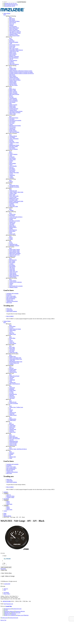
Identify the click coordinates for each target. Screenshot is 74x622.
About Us (8, 494)
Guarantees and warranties (12, 293)
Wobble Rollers (12, 276)
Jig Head (11, 391)
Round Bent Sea (13, 394)
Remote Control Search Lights (16, 201)
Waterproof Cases (13, 244)
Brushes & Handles (13, 42)
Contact (5, 510)
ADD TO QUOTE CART (6, 567)
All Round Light (13, 190)
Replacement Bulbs (13, 202)
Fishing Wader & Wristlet (15, 329)
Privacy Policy (6, 593)
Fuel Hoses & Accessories (15, 120)
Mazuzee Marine (7, 516)
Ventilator (11, 177)
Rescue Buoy (12, 231)
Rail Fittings (12, 168)
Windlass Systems (13, 287)
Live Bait (11, 393)
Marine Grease (12, 52)
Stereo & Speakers (13, 149)
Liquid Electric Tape (14, 51)
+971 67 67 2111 (7, 601)
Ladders (11, 143)
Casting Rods (12, 425)
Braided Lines (12, 356)
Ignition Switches (13, 104)
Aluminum (11, 452)
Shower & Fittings (13, 29)
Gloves (11, 331)
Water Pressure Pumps (14, 35)
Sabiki (10, 411)
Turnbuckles (12, 175)
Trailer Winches (12, 274)
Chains (10, 284)
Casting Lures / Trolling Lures (16, 407)
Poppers (11, 409)
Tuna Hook (11, 398)
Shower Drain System (14, 30)
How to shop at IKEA (11, 297)
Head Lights (12, 348)
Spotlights (11, 203)
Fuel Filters (11, 119)
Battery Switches (13, 91)
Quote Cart (11, 6)
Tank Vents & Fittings (14, 132)
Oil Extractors (12, 127)
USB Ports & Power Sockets (15, 111)
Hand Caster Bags (13, 437)
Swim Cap (11, 342)
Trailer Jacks (12, 270)
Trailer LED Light (13, 271)
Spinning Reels (12, 419)
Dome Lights (12, 194)
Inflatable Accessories (14, 186)
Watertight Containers (14, 245)
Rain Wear (11, 333)
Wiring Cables (12, 113)
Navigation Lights (13, 200)
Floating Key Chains (14, 142)
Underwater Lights (13, 206)
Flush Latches (12, 159)
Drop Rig (11, 368)
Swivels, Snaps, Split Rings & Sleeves (18, 449)
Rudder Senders (13, 130)
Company (5, 492)
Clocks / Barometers (13, 138)
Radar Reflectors (13, 230)
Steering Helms (12, 82)
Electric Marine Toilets (14, 250)
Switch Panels (12, 107)
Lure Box (11, 439)
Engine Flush (12, 46)
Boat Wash (11, 40)
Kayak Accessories (13, 403)
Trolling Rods (12, 432)
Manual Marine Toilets (14, 252)
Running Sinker (12, 369)
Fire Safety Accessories (14, 220)
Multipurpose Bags (13, 441)
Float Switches (12, 22)
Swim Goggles (12, 343)
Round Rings (12, 170)
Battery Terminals (13, 93)
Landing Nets (12, 382)
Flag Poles (11, 141)
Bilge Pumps (12, 20)
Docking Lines (12, 218)
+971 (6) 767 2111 (12, 3)
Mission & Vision (10, 496)
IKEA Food (9, 302)
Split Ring (11, 395)
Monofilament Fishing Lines (15, 361)
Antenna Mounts (13, 136)
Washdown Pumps (13, 34)
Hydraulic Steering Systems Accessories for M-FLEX (21, 73)
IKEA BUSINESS (10, 298)
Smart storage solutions (11, 311)
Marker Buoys (12, 226)
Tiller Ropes (12, 267)
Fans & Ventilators (13, 100)
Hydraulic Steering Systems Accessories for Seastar (21, 72)
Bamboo (11, 454)
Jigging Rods (12, 426)
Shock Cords (12, 233)
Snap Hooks (12, 171)
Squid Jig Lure (12, 412)
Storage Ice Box (13, 445)
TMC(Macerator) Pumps (15, 33)
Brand (4, 514)
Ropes (10, 232)
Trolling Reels (12, 420)
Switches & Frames (13, 108)
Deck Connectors (13, 99)
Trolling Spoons (13, 415)
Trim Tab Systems (13, 85)
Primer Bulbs (12, 129)
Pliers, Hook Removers (14, 383)
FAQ (4, 590)
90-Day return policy (11, 296)
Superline (11, 364)
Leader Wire (12, 360)
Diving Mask (12, 338)
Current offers (9, 310)
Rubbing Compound (14, 56)
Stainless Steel (12, 456)
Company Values (10, 497)
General (11, 378)
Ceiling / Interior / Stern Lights (16, 192)
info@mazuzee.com (13, 4)
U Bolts (11, 176)
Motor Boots (12, 74)
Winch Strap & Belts (14, 275)
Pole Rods (11, 428)
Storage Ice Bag (13, 443)
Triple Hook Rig (13, 372)
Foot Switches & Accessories (16, 286)
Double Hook (12, 390)
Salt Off (11, 59)
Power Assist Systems (14, 78)
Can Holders (12, 137)
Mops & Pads (12, 55)
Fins (10, 339)
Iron (10, 455)
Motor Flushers (12, 76)
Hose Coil (11, 23)
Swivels (11, 173)
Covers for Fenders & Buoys (15, 216)
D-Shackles (12, 156)
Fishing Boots (12, 330)
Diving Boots (12, 326)
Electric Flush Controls (14, 249)
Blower (11, 95)
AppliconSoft (7, 583)
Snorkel (11, 340)
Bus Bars (11, 97)
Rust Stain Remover (13, 57)
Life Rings (11, 224)
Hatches (11, 181)
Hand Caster (12, 436)
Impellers (11, 25)
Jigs (10, 408)
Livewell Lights (12, 197)
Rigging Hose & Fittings (14, 80)
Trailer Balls (12, 269)
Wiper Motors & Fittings (14, 112)
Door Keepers (12, 158)
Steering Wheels (13, 83)
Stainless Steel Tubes (14, 172)
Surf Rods (11, 430)
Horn (10, 103)
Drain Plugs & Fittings (14, 21)
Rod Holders (12, 147)
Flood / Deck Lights (13, 196)
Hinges (11, 164)
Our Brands (6, 498)
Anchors (11, 283)
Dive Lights (12, 347)
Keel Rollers (12, 265)
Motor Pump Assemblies (14, 253)
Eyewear (11, 327)
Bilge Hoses (12, 18)
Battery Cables (12, 90)
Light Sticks (12, 349)
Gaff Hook (11, 377)
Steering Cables (12, 81)
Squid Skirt (11, 413)
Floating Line (12, 222)
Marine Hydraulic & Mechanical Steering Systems (20, 70)
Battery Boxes (12, 89)
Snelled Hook (12, 370)
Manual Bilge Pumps (14, 27)
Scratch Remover (13, 60)
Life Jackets (12, 223)
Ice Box (11, 243)
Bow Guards (12, 261)
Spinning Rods (12, 429)
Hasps (10, 162)
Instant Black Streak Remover (16, 50)
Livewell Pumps (13, 26)
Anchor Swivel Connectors (15, 282)
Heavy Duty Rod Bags (14, 438)
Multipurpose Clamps (14, 145)
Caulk (10, 43)
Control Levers (12, 69)
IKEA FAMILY (10, 316)
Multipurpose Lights (13, 198)
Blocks (10, 153)
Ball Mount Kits (13, 260)
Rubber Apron (12, 334)
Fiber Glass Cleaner (13, 48)
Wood (10, 458)
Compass (11, 210)
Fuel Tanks (11, 123)
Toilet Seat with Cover (14, 254)
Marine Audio (12, 106)
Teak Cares (11, 63)
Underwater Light (13, 352)
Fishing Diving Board (14, 376)
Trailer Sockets (12, 273)
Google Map (9, 606)
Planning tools (9, 300)
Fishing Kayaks (12, 402)
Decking (11, 140)
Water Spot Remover (14, 64)
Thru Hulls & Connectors (15, 31)
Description (3, 568)
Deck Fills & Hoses (13, 117)
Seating (11, 239)
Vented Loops (12, 256)
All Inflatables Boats (14, 185)
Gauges (11, 124)
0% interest (8, 294)
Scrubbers (11, 61)
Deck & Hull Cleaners (14, 44)
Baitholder (11, 389)
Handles (11, 160)
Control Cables (12, 68)
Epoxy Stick (12, 47)
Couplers (11, 263)
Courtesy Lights (13, 193)
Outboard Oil (12, 128)
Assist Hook (12, 387)
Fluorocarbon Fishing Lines (15, 359)
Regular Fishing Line (14, 363)
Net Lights (11, 351)
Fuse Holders (12, 102)
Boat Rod (11, 424)
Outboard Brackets (13, 77)
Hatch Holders (12, 163)
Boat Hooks (12, 215)
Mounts (11, 237)
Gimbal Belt (12, 379)
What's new (9, 308)
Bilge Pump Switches (14, 94)
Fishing (5, 321)
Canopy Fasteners (13, 154)
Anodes (11, 39)
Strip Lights (12, 205)
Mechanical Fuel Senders (15, 125)
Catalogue (6, 500)
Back (4, 14)
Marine (5, 13)
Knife (10, 381)
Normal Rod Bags (13, 442)
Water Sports (9, 504)
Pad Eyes (11, 167)
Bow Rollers (12, 262)
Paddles (11, 228)
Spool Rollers (12, 266)
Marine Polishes (13, 53)
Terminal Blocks (13, 110)
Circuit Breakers (13, 98)
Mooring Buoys (12, 227)
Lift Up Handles (13, 166)
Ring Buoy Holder (13, 146)
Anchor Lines (12, 214)
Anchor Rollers (12, 280)
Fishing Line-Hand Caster (15, 357)
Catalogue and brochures (12, 301)
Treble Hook (12, 396)
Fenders (11, 219)
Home (4, 513)
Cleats (10, 155)
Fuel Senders (12, 121)
